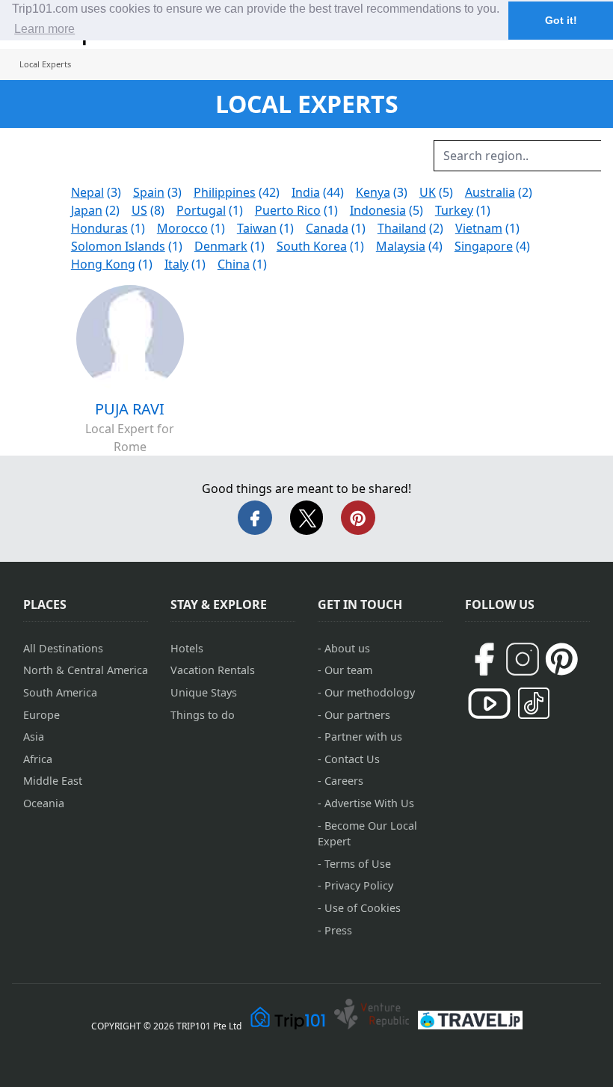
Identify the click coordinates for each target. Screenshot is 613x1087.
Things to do (202, 715)
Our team (348, 670)
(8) (148, 210)
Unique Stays (203, 692)
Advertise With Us (369, 803)
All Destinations (63, 648)
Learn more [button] (44, 28)
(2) (498, 192)
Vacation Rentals (212, 670)
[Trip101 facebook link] (483, 659)
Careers (343, 781)
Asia (33, 736)
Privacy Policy (358, 885)
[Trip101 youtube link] (489, 703)
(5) (436, 192)
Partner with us (363, 736)
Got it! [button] (561, 20)
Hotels (186, 648)
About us (347, 648)
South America (60, 692)
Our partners (357, 715)
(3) (96, 192)
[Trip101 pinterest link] (561, 659)
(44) (318, 192)
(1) (209, 210)
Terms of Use (357, 864)
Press (338, 930)
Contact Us (352, 759)
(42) (237, 192)
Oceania (43, 803)
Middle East (52, 781)
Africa (37, 759)
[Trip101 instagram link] (522, 659)
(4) (409, 246)
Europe (41, 715)
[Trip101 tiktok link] (533, 703)
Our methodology (369, 692)
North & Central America (85, 670)
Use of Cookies (362, 908)
